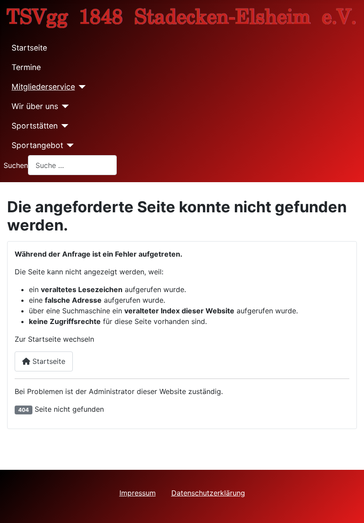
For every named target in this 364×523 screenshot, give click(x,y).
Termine (26, 67)
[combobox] (72, 165)
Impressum (137, 492)
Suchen (16, 165)
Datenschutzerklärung (208, 492)
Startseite (29, 47)
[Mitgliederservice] (80, 87)
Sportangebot (37, 145)
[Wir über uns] (63, 106)
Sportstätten (35, 125)
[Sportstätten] (63, 126)
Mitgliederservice (43, 86)
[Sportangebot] (68, 145)
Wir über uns (35, 106)
